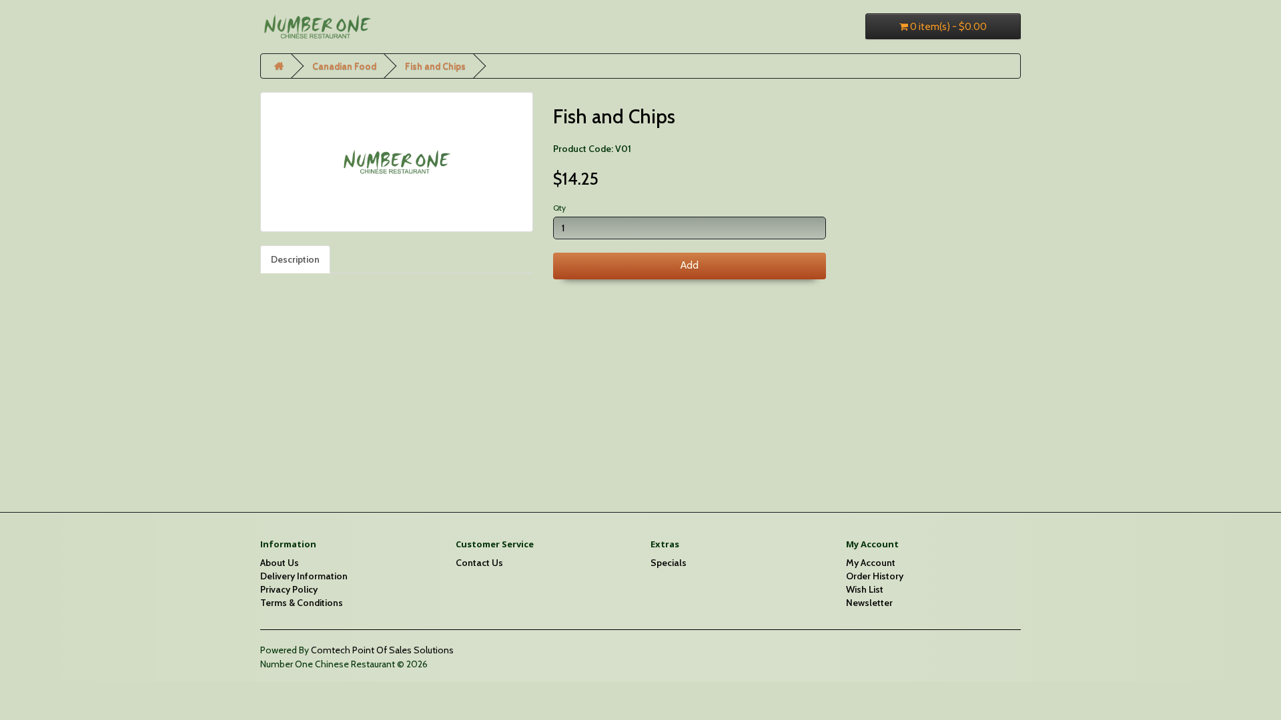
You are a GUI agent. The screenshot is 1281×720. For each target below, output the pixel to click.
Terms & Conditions (301, 603)
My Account (870, 563)
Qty (559, 208)
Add (690, 265)
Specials (669, 563)
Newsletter (869, 603)
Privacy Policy (289, 589)
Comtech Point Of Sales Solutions (382, 650)
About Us (279, 563)
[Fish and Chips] (396, 162)
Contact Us (479, 563)
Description (295, 259)
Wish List (864, 589)
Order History (874, 576)
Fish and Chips (435, 66)
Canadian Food (344, 66)
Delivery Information (304, 576)
